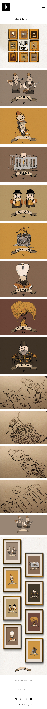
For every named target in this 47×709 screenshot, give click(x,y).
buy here (23, 680)
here (30, 680)
